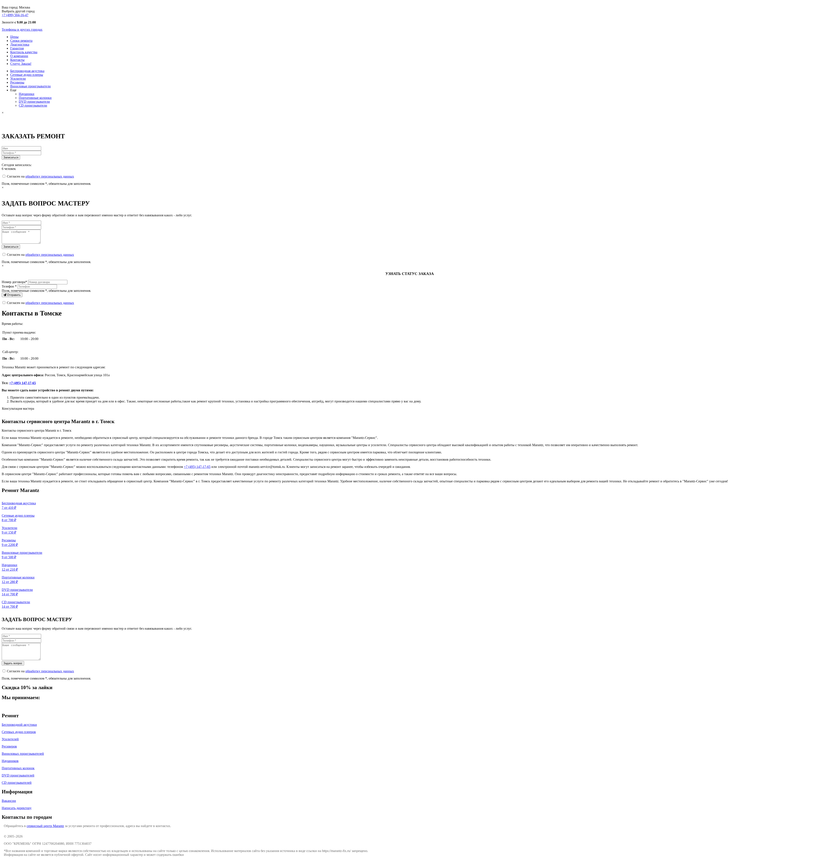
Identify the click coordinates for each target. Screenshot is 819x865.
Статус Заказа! (20, 63)
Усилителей (10, 739)
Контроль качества (23, 52)
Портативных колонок (18, 768)
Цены (14, 37)
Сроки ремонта (21, 40)
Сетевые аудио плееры (26, 75)
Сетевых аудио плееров (19, 732)
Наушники (26, 94)
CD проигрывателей (17, 782)
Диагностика (19, 44)
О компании (19, 56)
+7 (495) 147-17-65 (22, 383)
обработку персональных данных (49, 176)
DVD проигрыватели (34, 101)
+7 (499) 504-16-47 (15, 15)
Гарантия (17, 48)
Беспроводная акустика (27, 71)
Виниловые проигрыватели (30, 86)
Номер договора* (14, 282)
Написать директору (17, 808)
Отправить (13, 295)
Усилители (18, 78)
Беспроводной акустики (19, 724)
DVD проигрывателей (18, 775)
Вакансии (9, 801)
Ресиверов (9, 746)
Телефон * (9, 286)
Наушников (10, 761)
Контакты (17, 60)
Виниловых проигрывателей (23, 753)
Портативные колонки (35, 98)
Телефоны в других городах (22, 29)
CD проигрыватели (33, 105)
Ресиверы (17, 82)
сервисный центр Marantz (45, 826)
